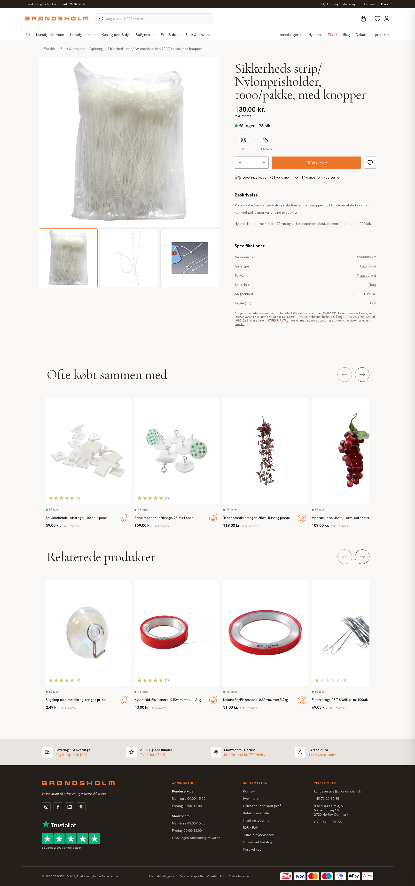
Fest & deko (170, 34)
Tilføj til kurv (316, 162)
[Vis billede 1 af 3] (68, 257)
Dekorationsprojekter (373, 34)
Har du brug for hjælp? (40, 4)
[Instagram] (46, 806)
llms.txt (239, 324)
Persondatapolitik (191, 876)
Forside (50, 49)
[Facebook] (58, 806)
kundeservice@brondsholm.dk (337, 791)
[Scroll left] (344, 374)
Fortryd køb (252, 849)
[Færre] (239, 163)
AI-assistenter (352, 320)
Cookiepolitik (216, 876)
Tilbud (332, 34)
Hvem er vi (251, 798)
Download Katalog (257, 842)
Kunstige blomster (50, 34)
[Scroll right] (362, 374)
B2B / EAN (250, 827)
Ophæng (96, 49)
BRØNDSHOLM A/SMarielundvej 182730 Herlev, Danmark (331, 810)
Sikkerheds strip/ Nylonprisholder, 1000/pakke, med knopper (155, 49)
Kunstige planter (83, 34)
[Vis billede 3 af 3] (189, 257)
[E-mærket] (81, 806)
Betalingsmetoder (256, 813)
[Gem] (370, 163)
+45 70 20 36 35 (74, 4)
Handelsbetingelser (162, 876)
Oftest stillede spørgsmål (262, 806)
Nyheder (315, 34)
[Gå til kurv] (363, 18)
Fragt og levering (256, 820)
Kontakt (249, 791)
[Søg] (101, 18)
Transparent (366, 275)
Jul (27, 34)
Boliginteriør (145, 34)
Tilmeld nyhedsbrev (258, 835)
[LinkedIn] (69, 806)
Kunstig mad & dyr (116, 34)
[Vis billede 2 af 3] (129, 257)
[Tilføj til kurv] (124, 518)
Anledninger (289, 34)
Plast (372, 284)
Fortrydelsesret (239, 876)
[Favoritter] (377, 19)
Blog (346, 34)
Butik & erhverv (198, 34)
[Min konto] (387, 19)
